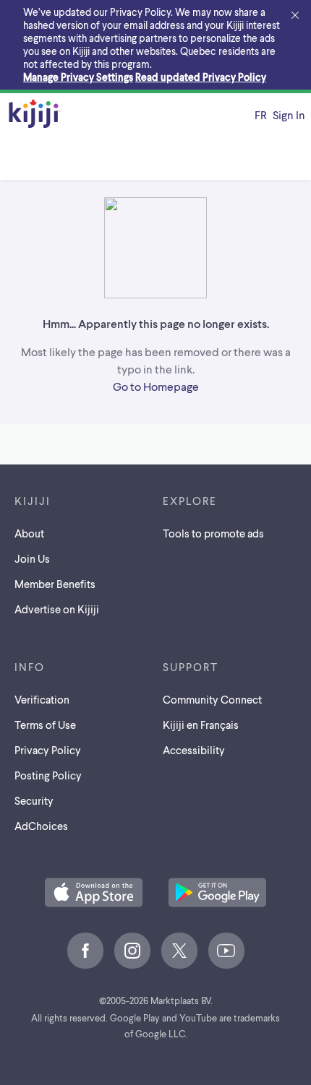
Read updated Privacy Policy (200, 77)
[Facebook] (85, 951)
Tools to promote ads (213, 533)
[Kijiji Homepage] (35, 114)
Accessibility (194, 749)
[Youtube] (226, 951)
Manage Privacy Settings (78, 77)
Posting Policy (48, 775)
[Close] (295, 16)
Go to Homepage (156, 386)
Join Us (32, 558)
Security (34, 800)
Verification (41, 699)
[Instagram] (132, 951)
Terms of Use (45, 724)
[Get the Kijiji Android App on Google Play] (217, 893)
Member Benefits (54, 583)
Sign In (289, 114)
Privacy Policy (47, 749)
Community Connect (212, 699)
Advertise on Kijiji (56, 608)
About (29, 533)
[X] (179, 951)
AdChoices (41, 825)
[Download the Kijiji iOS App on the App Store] (93, 893)
